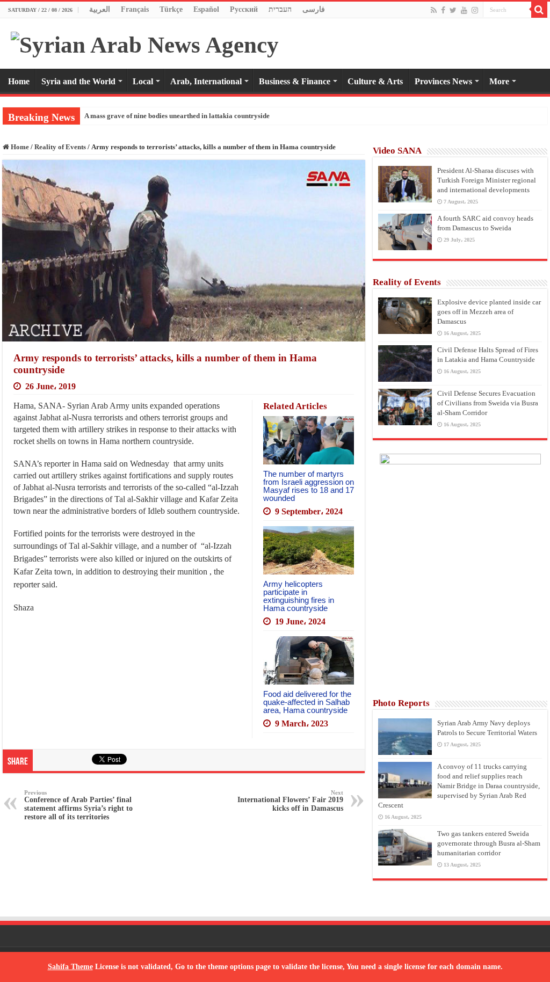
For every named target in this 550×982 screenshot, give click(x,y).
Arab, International (206, 81)
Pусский (244, 9)
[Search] (539, 10)
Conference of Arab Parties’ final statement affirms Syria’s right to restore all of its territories (78, 805)
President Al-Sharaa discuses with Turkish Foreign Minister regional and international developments (486, 180)
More (499, 81)
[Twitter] (453, 10)
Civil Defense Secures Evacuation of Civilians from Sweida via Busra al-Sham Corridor (487, 403)
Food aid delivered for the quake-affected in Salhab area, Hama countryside (307, 702)
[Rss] (434, 10)
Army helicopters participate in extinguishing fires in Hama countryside (298, 596)
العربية (99, 9)
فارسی (313, 9)
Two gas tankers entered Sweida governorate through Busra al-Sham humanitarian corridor (488, 843)
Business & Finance (294, 81)
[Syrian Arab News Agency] (145, 42)
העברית (280, 9)
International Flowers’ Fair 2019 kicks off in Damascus (290, 800)
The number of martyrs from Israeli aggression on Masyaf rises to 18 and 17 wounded (308, 486)
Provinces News (443, 81)
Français (135, 9)
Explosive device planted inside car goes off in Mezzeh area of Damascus (489, 311)
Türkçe (171, 9)
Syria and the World (78, 81)
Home (19, 81)
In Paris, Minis (106, 116)
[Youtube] (464, 10)
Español (206, 9)
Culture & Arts (375, 81)
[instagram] (475, 10)
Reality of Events (60, 147)
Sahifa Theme (70, 967)
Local (143, 81)
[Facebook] (443, 10)
